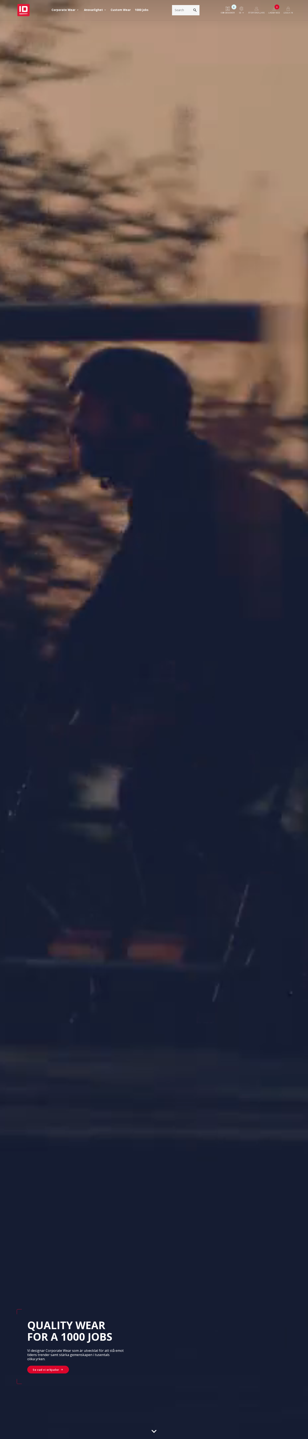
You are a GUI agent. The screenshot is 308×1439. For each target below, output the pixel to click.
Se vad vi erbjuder (46, 1370)
